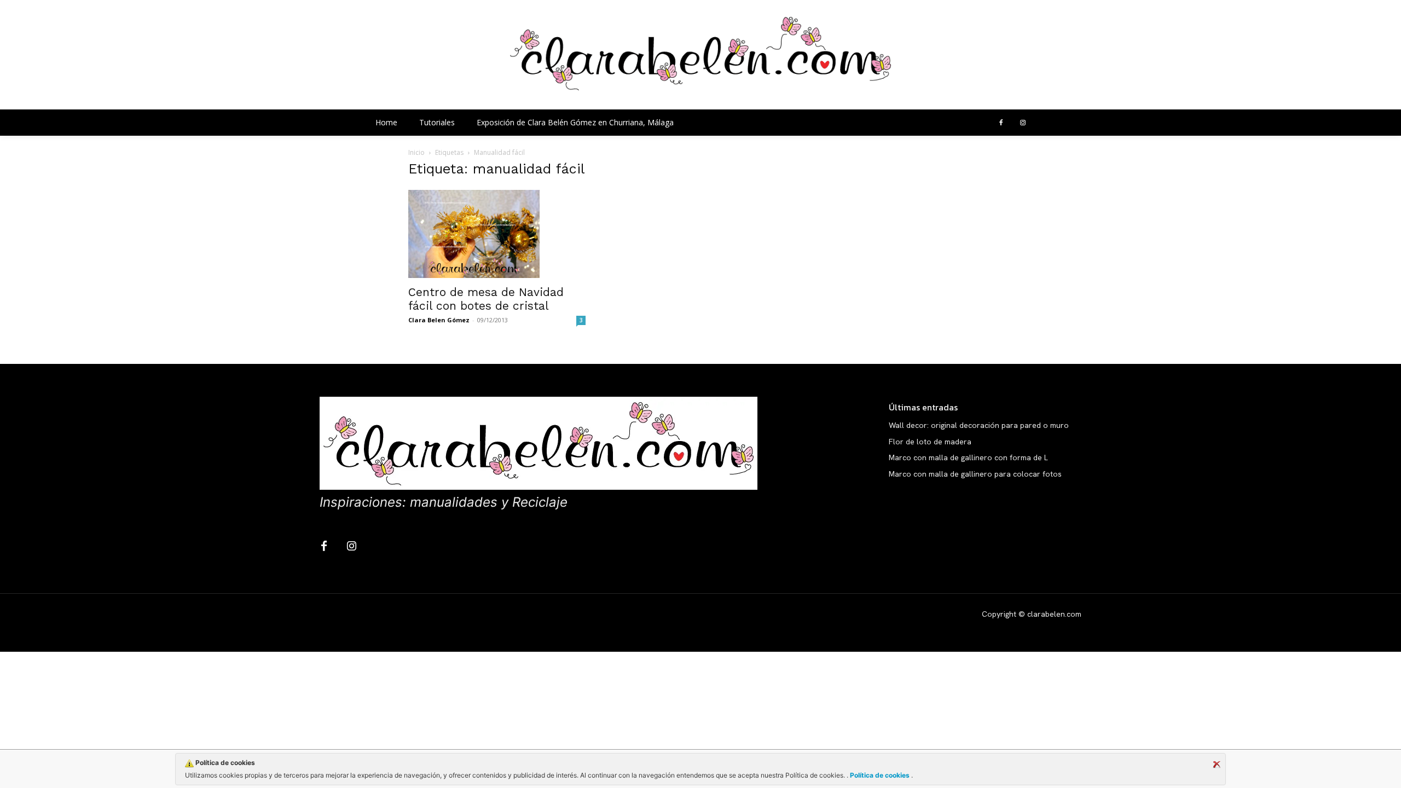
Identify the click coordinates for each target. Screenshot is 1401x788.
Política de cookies (879, 775)
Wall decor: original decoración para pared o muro (979, 425)
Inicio (416, 152)
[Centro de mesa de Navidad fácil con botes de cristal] (497, 233)
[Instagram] (1023, 123)
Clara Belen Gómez (439, 320)
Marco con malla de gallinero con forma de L (968, 457)
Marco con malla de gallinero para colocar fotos (975, 474)
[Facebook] (1001, 123)
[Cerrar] (1216, 764)
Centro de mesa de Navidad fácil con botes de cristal (486, 298)
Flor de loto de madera (930, 442)
